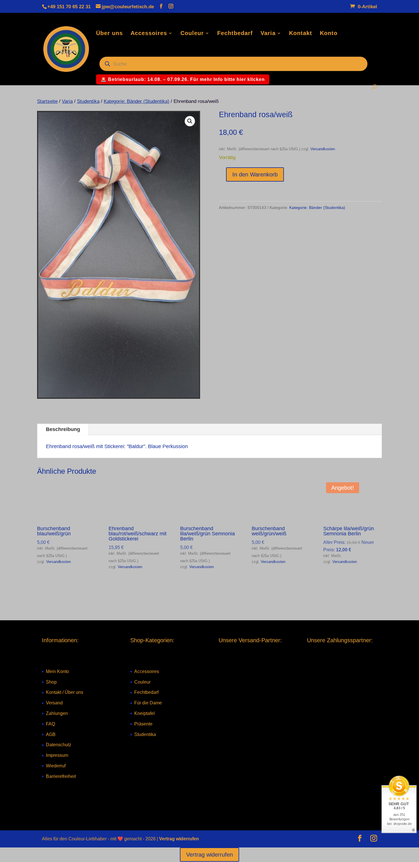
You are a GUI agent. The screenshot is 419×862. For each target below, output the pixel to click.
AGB (51, 734)
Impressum (57, 755)
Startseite (47, 101)
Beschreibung (63, 429)
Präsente (143, 723)
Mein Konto (57, 671)
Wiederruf (56, 765)
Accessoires (149, 33)
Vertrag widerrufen (179, 838)
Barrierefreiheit (61, 776)
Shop (51, 682)
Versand (54, 702)
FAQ (50, 723)
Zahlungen (57, 713)
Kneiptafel (144, 713)
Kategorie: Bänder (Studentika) (136, 101)
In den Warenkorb (255, 174)
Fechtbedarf (235, 33)
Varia (268, 33)
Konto (328, 33)
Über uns (109, 33)
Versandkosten (322, 149)
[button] (190, 121)
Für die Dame (148, 702)
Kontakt (300, 33)
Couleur (192, 33)
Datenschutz (58, 744)
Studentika (88, 101)
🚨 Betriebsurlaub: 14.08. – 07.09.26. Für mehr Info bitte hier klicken (183, 79)
